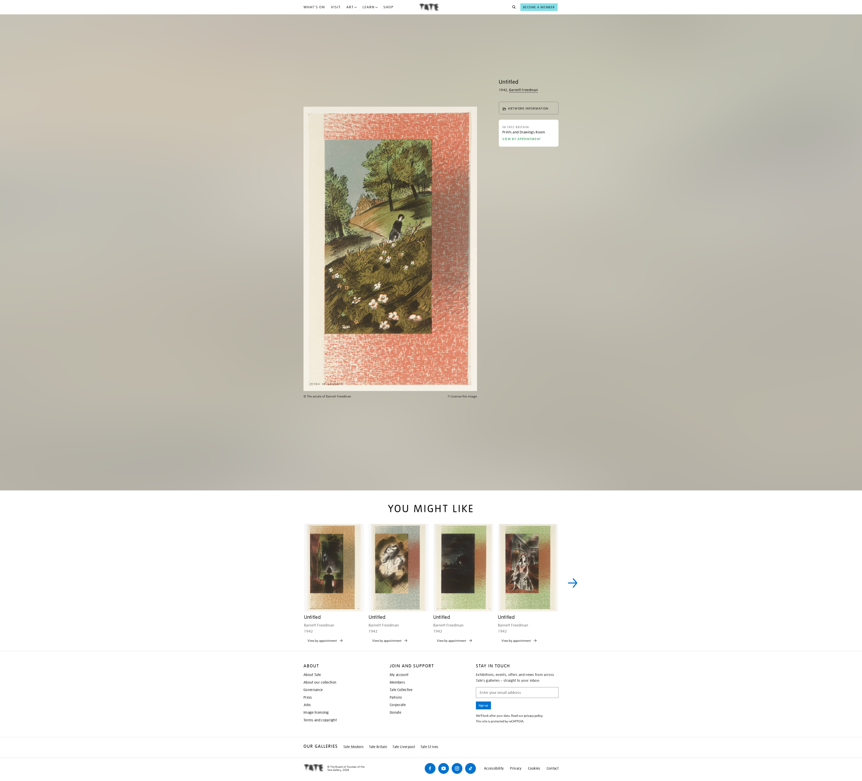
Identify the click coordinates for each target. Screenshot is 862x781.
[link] (373, 541)
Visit (336, 7)
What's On (314, 7)
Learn (369, 7)
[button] (513, 7)
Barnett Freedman (523, 90)
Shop (388, 7)
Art (350, 7)
